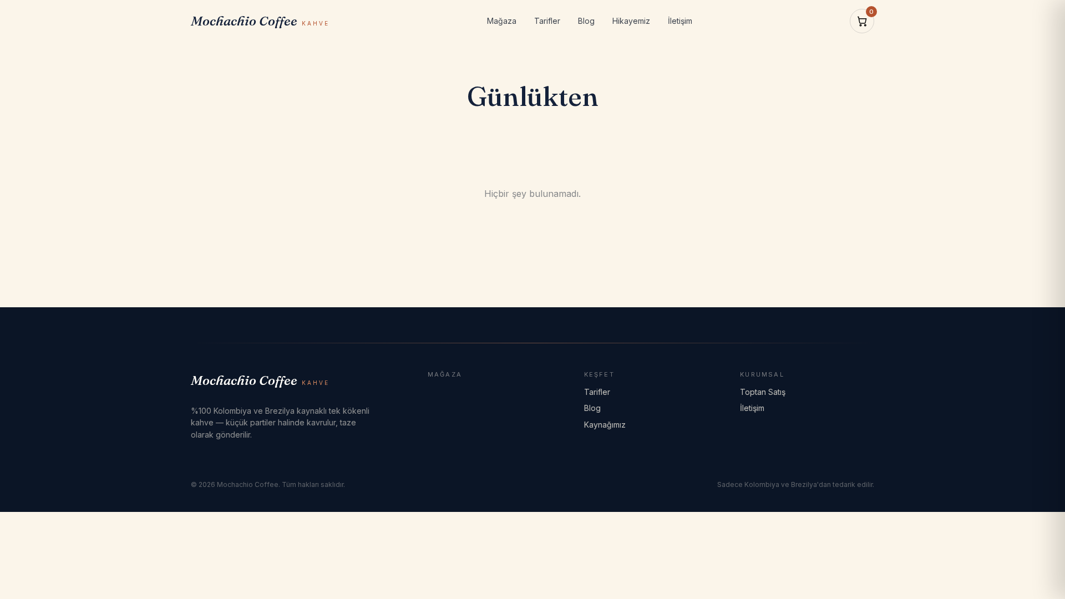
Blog (586, 21)
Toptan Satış (762, 392)
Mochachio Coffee (260, 21)
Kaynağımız (605, 424)
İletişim (680, 21)
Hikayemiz (631, 21)
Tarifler (547, 21)
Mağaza (501, 21)
